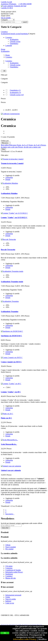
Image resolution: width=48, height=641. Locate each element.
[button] (24, 8)
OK (3, 71)
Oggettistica (14, 43)
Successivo (10, 514)
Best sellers (5, 145)
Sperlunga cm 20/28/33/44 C (11, 336)
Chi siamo (9, 566)
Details (7, 179)
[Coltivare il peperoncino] (10, 114)
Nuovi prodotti (10, 547)
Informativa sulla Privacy (14, 572)
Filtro (3, 149)
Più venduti (9, 549)
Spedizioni (9, 574)
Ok (5, 633)
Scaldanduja (14, 39)
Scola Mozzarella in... (9, 444)
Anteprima (9, 177)
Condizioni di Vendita (13, 570)
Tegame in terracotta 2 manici (12, 163)
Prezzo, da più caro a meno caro (29, 147)
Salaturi (3, 625)
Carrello (4, 2)
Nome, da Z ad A (34, 145)
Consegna (8, 568)
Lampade (8, 45)
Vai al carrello (6, 18)
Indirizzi (8, 601)
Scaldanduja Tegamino (9, 311)
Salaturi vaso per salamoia (11, 470)
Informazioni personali (13, 595)
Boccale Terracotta (8, 250)
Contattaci (9, 576)
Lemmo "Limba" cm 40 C (11, 392)
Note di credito (10, 599)
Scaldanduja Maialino (9, 193)
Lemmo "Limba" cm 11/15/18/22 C (14, 217)
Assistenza (25, 625)
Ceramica (8, 37)
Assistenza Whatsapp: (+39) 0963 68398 (16, 4)
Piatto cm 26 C (6, 418)
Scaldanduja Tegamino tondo (12, 282)
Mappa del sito (10, 578)
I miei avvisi (9, 603)
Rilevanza (6, 143)
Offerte (7, 545)
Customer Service (36, 625)
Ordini (7, 597)
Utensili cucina (15, 41)
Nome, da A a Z (22, 145)
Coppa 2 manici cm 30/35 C (11, 362)
